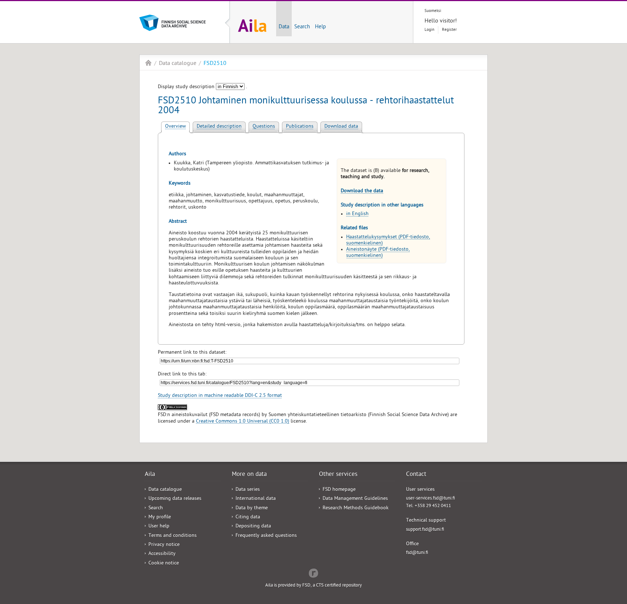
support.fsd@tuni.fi (425, 530)
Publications (300, 127)
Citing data (247, 517)
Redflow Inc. (313, 572)
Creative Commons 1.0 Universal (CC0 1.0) (242, 422)
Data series (247, 490)
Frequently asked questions (266, 536)
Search (302, 27)
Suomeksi (433, 11)
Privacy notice (164, 545)
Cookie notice (163, 563)
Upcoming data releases (174, 499)
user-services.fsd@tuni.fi (430, 498)
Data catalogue (177, 64)
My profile (159, 517)
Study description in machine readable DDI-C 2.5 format (220, 396)
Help (320, 27)
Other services (338, 474)
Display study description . (202, 87)
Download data (341, 127)
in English (357, 214)
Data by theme (251, 508)
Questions (264, 127)
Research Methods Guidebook (356, 508)
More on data (249, 474)
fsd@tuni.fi (417, 553)
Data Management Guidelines (355, 499)
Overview (175, 127)
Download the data (362, 191)
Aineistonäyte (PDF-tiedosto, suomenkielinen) (378, 253)
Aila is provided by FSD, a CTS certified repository (313, 585)
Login (429, 30)
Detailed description (219, 127)
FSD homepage (339, 490)
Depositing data (253, 526)
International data (255, 499)
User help (158, 526)
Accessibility (162, 554)
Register (449, 30)
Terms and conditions (172, 536)
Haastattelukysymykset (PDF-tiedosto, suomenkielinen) (388, 240)
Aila (148, 63)
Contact (416, 474)
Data (284, 27)
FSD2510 (215, 64)
